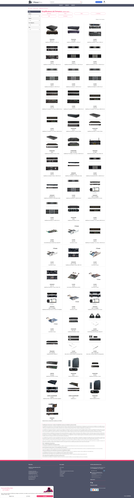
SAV (60, 468)
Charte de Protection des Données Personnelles (67, 471)
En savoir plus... (31, 468)
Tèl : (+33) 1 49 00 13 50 (32, 477)
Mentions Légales (62, 472)
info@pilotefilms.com (32, 479)
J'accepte (45, 496)
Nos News (61, 474)
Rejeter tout (11, 496)
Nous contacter (62, 473)
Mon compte (62, 467)
